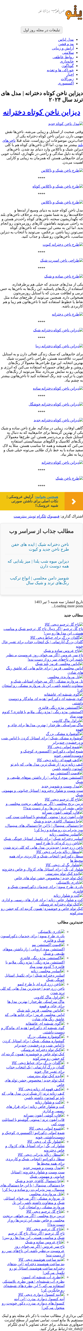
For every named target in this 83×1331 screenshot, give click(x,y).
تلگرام (41, 516)
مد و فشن (66, 44)
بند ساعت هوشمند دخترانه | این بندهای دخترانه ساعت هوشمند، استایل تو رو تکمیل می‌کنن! (36, 1268)
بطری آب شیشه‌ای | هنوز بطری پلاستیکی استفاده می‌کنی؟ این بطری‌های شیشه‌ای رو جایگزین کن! (33, 1285)
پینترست (20, 516)
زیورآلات (67, 79)
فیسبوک (53, 516)
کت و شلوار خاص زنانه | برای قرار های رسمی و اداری (42, 900)
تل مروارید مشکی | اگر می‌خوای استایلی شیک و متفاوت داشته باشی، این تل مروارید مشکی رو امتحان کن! (42, 685)
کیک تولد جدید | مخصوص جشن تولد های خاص (48, 878)
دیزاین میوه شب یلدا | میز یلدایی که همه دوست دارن (38, 563)
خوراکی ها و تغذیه (60, 70)
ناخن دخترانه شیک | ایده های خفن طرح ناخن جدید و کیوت (40, 547)
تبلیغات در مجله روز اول (41, 30)
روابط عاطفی (63, 57)
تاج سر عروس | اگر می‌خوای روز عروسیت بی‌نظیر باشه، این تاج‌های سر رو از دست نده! (33, 1250)
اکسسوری (66, 83)
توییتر (32, 516)
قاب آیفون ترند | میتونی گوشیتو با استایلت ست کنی (44, 817)
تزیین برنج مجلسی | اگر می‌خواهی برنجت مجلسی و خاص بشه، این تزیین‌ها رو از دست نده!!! (34, 1220)
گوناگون (68, 66)
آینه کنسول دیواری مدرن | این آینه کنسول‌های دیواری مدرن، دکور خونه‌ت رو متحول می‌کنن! (33, 1303)
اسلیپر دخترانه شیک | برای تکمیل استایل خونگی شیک (43, 839)
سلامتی (68, 53)
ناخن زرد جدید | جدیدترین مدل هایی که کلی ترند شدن (43, 847)
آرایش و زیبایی (63, 48)
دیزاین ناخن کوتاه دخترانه (41, 112)
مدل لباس (66, 39)
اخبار (70, 74)
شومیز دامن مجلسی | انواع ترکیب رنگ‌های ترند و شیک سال (39, 580)
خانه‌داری (67, 61)
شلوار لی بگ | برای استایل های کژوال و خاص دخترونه (42, 869)
